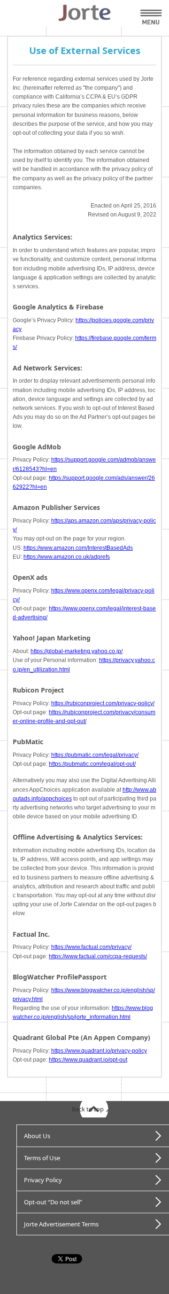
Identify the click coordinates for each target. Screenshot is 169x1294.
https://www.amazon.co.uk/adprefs (66, 557)
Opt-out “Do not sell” (53, 1202)
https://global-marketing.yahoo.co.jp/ (77, 651)
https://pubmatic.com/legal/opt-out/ (92, 764)
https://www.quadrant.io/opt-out (88, 1059)
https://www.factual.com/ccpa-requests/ (98, 956)
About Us (37, 1136)
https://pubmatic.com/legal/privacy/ (94, 755)
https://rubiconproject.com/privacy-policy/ (102, 703)
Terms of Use (42, 1158)
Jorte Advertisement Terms (61, 1224)
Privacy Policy (43, 1180)
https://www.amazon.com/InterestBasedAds (78, 548)
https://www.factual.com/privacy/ (91, 947)
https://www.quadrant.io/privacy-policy (99, 1051)
